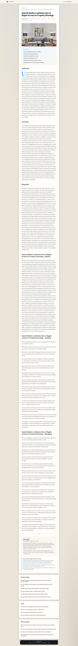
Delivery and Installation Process (30, 58)
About (26, 569)
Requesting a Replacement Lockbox (31, 56)
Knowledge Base (69, 1)
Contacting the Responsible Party (31, 53)
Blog (64, 1)
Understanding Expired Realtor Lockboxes (32, 51)
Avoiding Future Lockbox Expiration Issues (32, 60)
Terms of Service (44, 642)
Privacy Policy (38, 642)
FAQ (48, 642)
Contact (29, 569)
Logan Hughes (25, 18)
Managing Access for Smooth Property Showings (34, 62)
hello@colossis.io (39, 641)
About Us (30, 642)
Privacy (32, 569)
